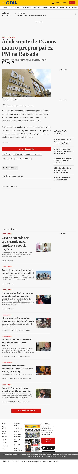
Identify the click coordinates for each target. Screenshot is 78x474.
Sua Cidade (18, 428)
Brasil (68, 7)
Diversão (37, 7)
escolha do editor (23, 159)
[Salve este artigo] (10, 63)
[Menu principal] (3, 3)
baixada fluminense (33, 154)
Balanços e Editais (17, 440)
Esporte (45, 7)
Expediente (37, 461)
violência (6, 154)
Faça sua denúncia (17, 445)
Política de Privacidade (18, 449)
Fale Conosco (47, 461)
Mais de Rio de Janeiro (26, 410)
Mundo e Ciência (17, 424)
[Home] (11, 4)
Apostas (16, 431)
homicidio (18, 154)
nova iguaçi (7, 159)
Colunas (52, 7)
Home (5, 7)
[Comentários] (12, 63)
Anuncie (56, 461)
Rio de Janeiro (27, 7)
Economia (60, 7)
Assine (72, 3)
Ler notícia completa (26, 149)
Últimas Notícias (14, 7)
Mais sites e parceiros (17, 435)
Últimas (6, 14)
